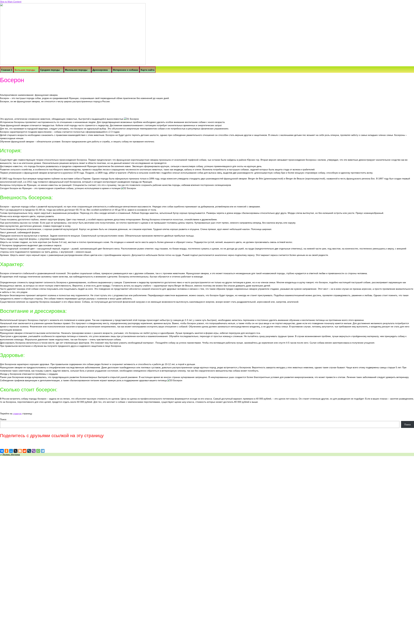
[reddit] (25, 451)
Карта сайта (147, 70)
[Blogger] (20, 451)
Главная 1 (6, 70)
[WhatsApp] (38, 451)
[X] (15, 451)
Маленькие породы (76, 70)
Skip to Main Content (10, 1)
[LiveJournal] (29, 451)
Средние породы (50, 70)
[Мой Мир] (11, 451)
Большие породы (25, 70)
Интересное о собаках (125, 70)
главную (17, 413)
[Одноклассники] (6, 451)
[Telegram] (43, 451)
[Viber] (34, 451)
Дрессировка (100, 70)
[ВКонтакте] (2, 451)
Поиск (3, 419)
